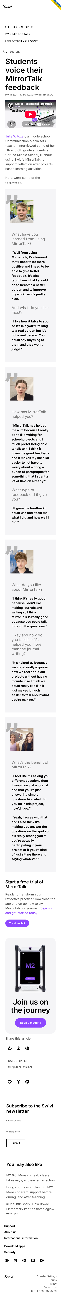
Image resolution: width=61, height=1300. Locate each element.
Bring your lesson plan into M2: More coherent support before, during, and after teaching (29, 1192)
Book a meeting (30, 1022)
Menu (30, 13)
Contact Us (50, 1287)
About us (10, 1232)
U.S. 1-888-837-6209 (44, 1291)
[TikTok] (15, 1260)
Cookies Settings (47, 1276)
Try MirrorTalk (17, 923)
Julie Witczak (15, 136)
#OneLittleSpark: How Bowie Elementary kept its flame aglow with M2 (30, 1209)
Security (10, 1252)
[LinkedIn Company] (24, 1260)
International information (21, 1238)
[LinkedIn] (27, 1048)
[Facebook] (18, 1048)
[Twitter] (9, 1048)
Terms (53, 1279)
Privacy (52, 1283)
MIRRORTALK (20, 1061)
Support (9, 1226)
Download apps (14, 1246)
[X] (41, 1260)
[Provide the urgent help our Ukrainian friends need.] (55, 5)
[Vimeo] (33, 1260)
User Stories (21, 1067)
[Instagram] (7, 1260)
